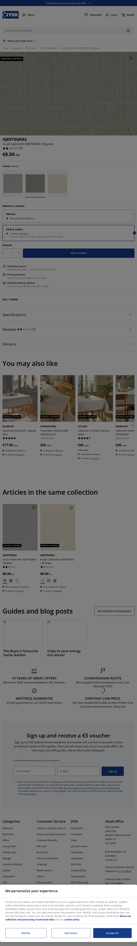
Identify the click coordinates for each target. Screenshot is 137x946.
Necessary (71, 933)
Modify (26, 933)
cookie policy (72, 919)
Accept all (112, 933)
